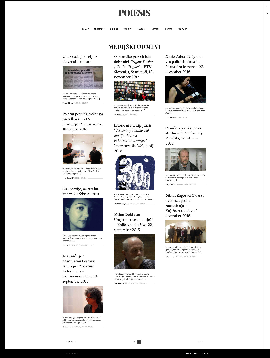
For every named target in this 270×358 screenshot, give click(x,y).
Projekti (128, 29)
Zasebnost (205, 354)
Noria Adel (169, 117)
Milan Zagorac (170, 257)
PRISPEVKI (99, 29)
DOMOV (85, 29)
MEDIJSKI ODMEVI (81, 103)
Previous (72, 342)
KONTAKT (182, 29)
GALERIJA (142, 29)
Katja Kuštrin (170, 185)
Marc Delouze (67, 327)
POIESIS (134, 12)
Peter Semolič (119, 115)
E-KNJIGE (114, 29)
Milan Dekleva (119, 283)
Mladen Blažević (68, 103)
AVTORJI (156, 29)
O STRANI (169, 29)
